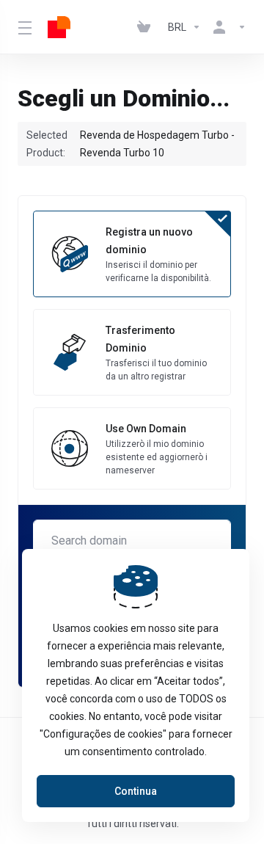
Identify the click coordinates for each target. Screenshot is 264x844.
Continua (135, 791)
